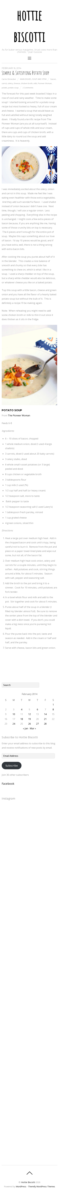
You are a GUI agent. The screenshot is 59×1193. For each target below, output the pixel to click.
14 (45, 714)
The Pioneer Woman (19, 415)
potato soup (13, 87)
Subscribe (11, 765)
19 (29, 719)
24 (13, 723)
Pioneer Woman (45, 83)
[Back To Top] (29, 1173)
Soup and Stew (39, 79)
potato (4, 87)
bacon (53, 79)
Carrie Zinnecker (9, 79)
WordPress (21, 1186)
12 (29, 714)
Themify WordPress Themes (41, 1186)
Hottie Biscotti (28, 1182)
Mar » (33, 728)
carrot (4, 83)
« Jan (25, 728)
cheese (17, 83)
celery (10, 83)
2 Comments (28, 87)
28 (45, 723)
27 (37, 723)
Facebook (8, 784)
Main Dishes (25, 79)
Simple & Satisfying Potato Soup (25, 73)
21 (45, 719)
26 (29, 723)
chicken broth (27, 83)
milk (35, 83)
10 (13, 714)
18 (21, 719)
